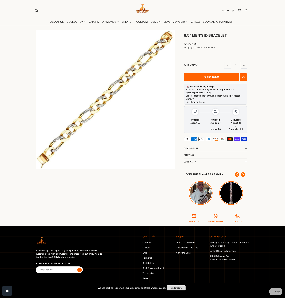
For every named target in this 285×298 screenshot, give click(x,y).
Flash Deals (147, 257)
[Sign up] (79, 270)
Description (191, 148)
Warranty (190, 161)
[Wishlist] (239, 10)
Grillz (144, 252)
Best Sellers (148, 263)
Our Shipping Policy (195, 102)
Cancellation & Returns (187, 247)
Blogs (145, 278)
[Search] (36, 10)
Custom (146, 247)
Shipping (189, 155)
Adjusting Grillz (183, 252)
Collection (147, 242)
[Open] (7, 291)
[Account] (233, 10)
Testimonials (148, 273)
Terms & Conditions (185, 242)
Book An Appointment (153, 268)
